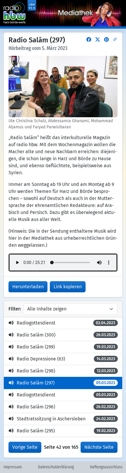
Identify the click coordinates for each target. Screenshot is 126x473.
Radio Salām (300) (66, 335)
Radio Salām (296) (66, 407)
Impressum (13, 467)
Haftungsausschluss (106, 467)
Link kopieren (68, 286)
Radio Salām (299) (66, 347)
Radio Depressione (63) (66, 359)
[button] (88, 39)
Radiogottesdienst (66, 323)
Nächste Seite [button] (99, 447)
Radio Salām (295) (66, 431)
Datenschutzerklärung (56, 467)
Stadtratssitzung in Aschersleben (66, 419)
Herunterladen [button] (28, 286)
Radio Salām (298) (66, 371)
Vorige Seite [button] (25, 447)
